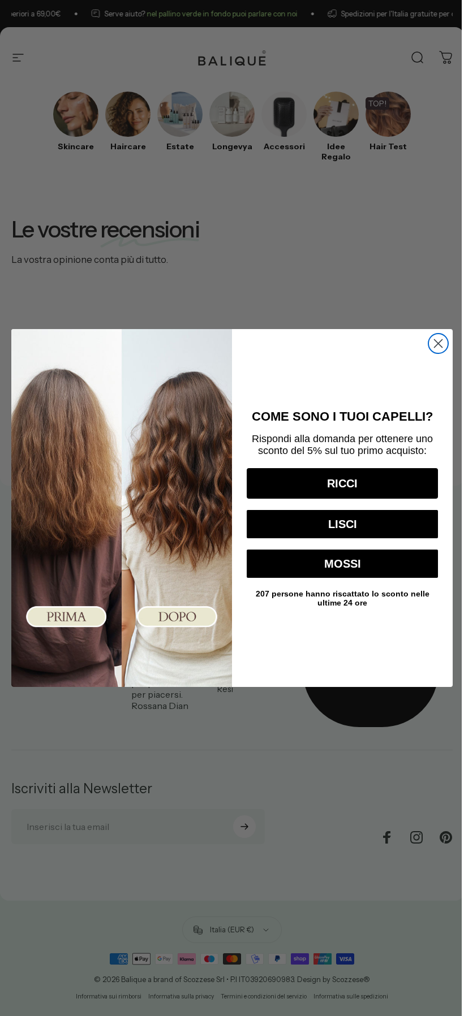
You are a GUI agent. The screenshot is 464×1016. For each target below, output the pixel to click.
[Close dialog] (438, 343)
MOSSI (342, 563)
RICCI (342, 483)
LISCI (342, 524)
